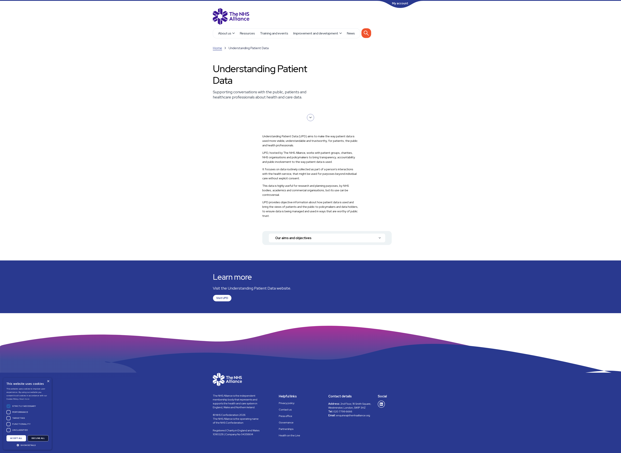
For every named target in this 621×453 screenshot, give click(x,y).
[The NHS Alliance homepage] (231, 17)
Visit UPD (222, 298)
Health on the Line (289, 435)
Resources (247, 33)
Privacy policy (286, 403)
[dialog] (27, 414)
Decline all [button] (38, 438)
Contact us (285, 409)
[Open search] (366, 33)
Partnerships (286, 429)
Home (217, 48)
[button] (27, 445)
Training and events (274, 33)
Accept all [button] (16, 438)
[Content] (310, 117)
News (351, 33)
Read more (24, 399)
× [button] (48, 381)
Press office (285, 416)
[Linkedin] (381, 404)
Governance (286, 422)
